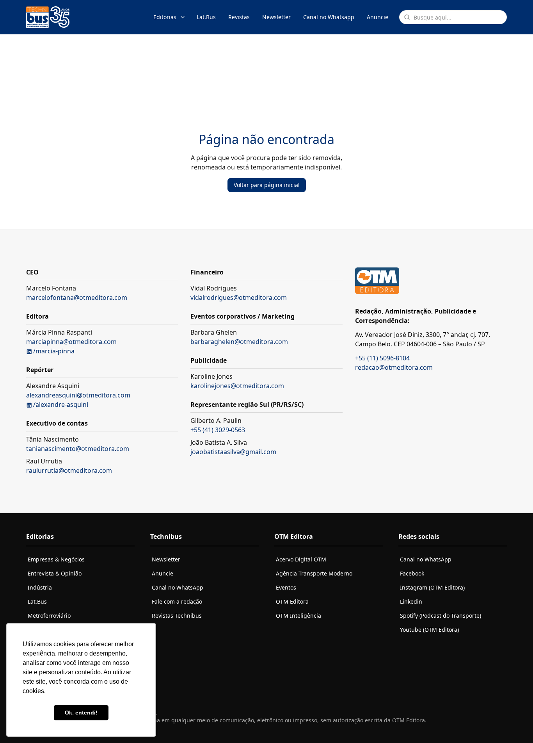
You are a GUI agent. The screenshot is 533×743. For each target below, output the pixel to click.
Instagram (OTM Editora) (432, 587)
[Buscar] (407, 17)
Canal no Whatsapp (328, 17)
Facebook (412, 573)
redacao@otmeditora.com (394, 367)
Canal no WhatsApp (177, 587)
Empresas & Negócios (56, 559)
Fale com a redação (177, 601)
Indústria (40, 587)
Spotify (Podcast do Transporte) (440, 615)
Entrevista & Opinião (55, 573)
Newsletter (276, 17)
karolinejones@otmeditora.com (237, 385)
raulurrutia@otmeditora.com (69, 470)
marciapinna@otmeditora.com (71, 341)
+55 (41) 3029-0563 (217, 430)
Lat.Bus (206, 17)
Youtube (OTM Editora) (429, 629)
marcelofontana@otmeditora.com (76, 297)
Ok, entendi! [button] (81, 712)
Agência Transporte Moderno (314, 573)
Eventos (286, 587)
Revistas (239, 17)
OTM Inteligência (298, 615)
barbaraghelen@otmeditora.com (239, 341)
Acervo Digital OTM (301, 559)
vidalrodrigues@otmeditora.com (238, 297)
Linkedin (411, 601)
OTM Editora (292, 601)
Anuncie (377, 17)
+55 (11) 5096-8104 (382, 358)
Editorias (164, 17)
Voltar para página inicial (267, 185)
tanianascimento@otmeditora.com (77, 448)
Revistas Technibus (177, 615)
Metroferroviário (49, 615)
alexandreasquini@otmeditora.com (78, 395)
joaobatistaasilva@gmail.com (233, 451)
